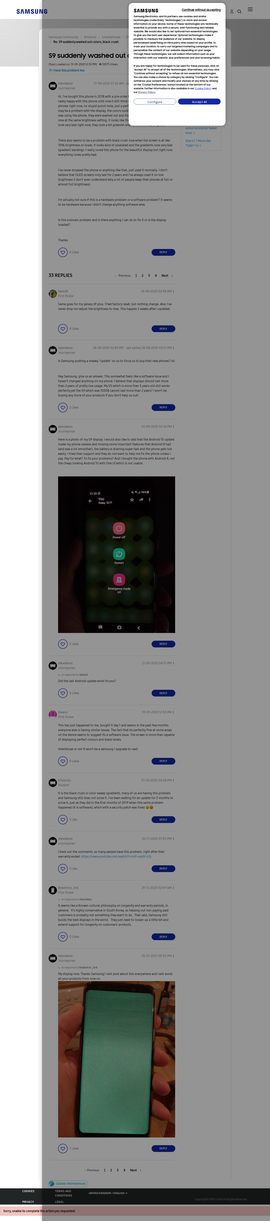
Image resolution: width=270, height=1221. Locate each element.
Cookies (28, 1191)
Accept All (199, 102)
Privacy (28, 1202)
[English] (31, 11)
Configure (154, 102)
